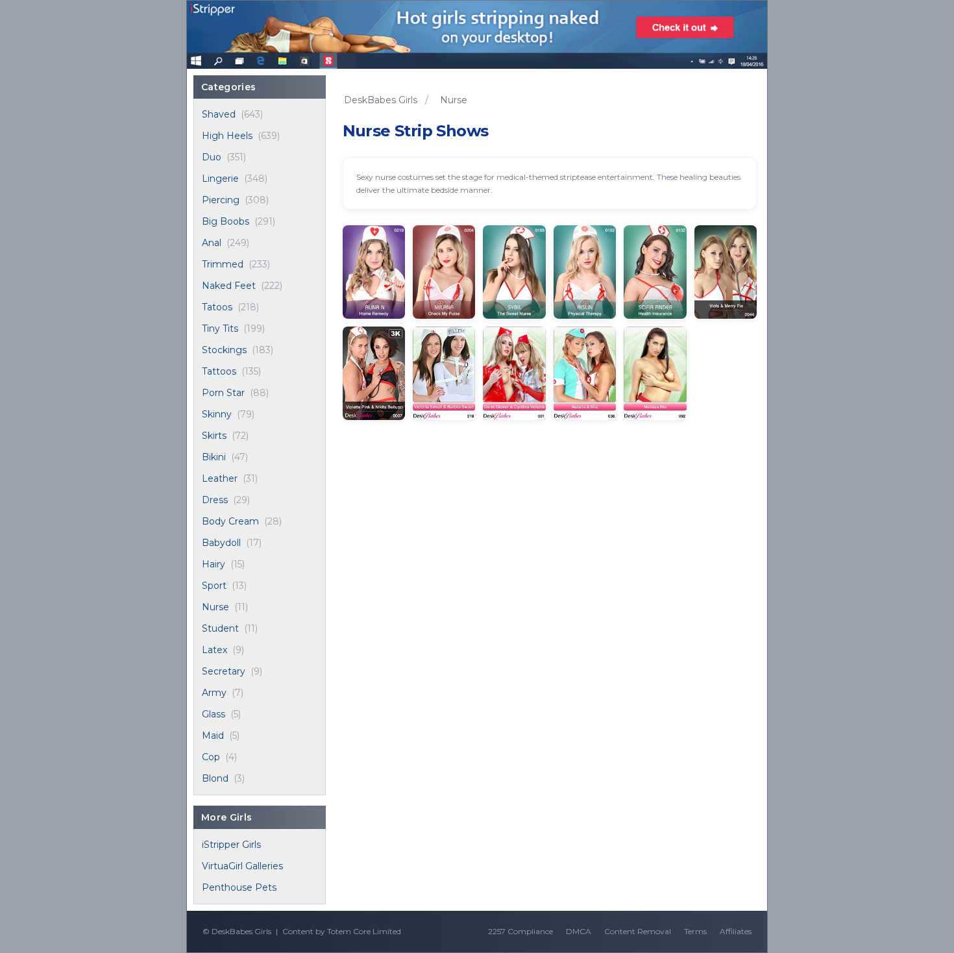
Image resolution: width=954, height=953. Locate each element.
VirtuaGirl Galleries (242, 866)
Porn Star (223, 393)
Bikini (214, 457)
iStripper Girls (231, 844)
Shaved (219, 114)
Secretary (223, 671)
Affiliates (736, 931)
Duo (211, 157)
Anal (211, 243)
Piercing (220, 200)
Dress (215, 500)
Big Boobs (225, 221)
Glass (213, 714)
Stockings (224, 350)
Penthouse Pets (239, 887)
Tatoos (217, 307)
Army (214, 693)
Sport (214, 585)
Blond (215, 778)
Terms (695, 931)
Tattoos (219, 371)
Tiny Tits (220, 328)
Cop (211, 757)
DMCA (578, 931)
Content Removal (637, 931)
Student (220, 628)
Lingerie (220, 178)
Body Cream (230, 521)
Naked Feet (229, 285)
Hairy (213, 564)
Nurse (215, 607)
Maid (213, 735)
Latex (214, 650)
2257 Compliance (520, 931)
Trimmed (222, 264)
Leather (220, 478)
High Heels (227, 136)
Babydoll (221, 543)
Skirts (214, 435)
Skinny (217, 414)
